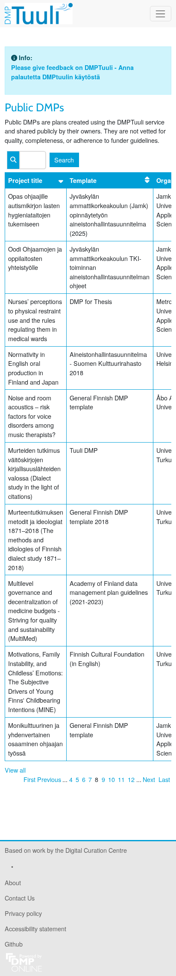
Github (14, 945)
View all (15, 769)
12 (131, 779)
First (29, 779)
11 (121, 779)
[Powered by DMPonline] (24, 961)
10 (111, 779)
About (13, 882)
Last (164, 779)
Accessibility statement (35, 928)
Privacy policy (23, 913)
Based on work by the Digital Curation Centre (66, 852)
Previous (49, 779)
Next (149, 779)
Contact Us (20, 897)
